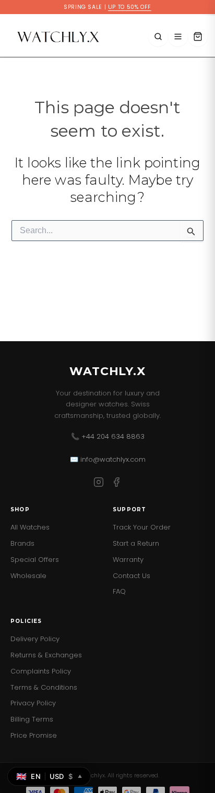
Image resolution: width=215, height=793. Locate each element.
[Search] (158, 36)
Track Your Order (142, 527)
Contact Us (131, 576)
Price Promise (33, 735)
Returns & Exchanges (46, 655)
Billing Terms (31, 719)
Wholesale (28, 576)
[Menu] (178, 36)
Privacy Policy (33, 703)
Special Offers (34, 559)
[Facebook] (116, 484)
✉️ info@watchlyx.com (108, 459)
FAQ (119, 591)
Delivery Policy (34, 639)
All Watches (30, 527)
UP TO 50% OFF (129, 7)
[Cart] (198, 36)
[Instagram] (98, 484)
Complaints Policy (40, 671)
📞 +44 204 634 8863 (108, 436)
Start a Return (136, 543)
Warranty (128, 559)
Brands (22, 543)
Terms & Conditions (43, 687)
